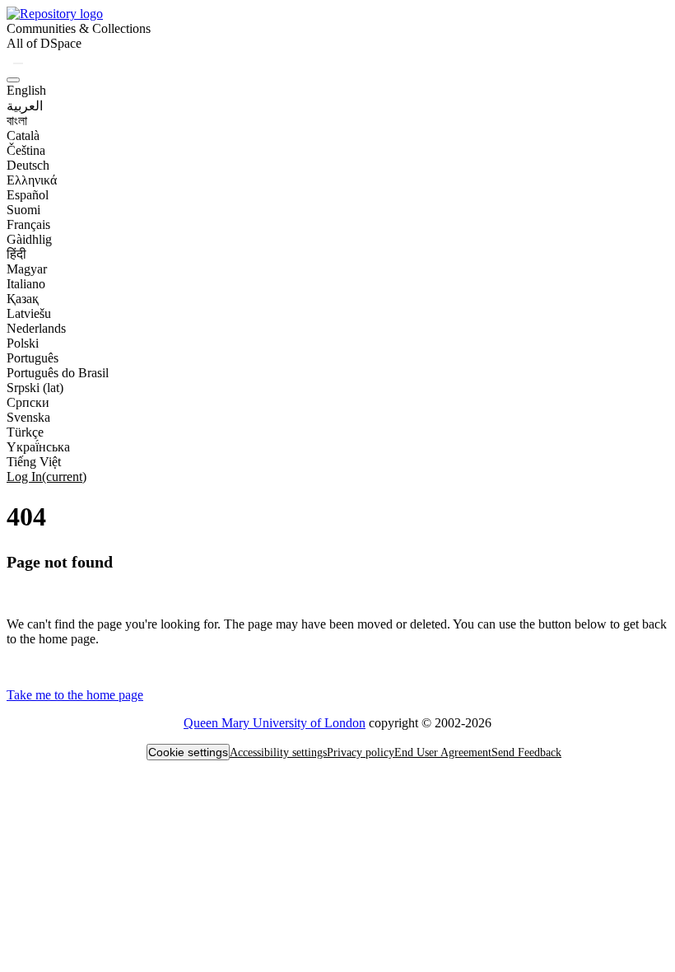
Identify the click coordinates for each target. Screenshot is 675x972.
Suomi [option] (23, 210)
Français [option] (28, 224)
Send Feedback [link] (526, 752)
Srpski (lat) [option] (35, 388)
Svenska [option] (28, 417)
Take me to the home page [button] (75, 695)
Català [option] (23, 136)
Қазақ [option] (23, 299)
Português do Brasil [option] (58, 373)
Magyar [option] (27, 269)
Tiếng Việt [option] (34, 462)
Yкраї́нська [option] (38, 447)
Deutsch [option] (28, 165)
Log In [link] (46, 477)
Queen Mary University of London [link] (274, 723)
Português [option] (32, 358)
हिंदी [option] (16, 254)
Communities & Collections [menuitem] (79, 28)
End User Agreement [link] (442, 752)
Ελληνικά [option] (32, 180)
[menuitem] (44, 43)
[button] (55, 14)
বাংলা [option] (17, 121)
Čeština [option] (26, 150)
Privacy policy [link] (360, 752)
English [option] (26, 90)
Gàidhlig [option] (29, 239)
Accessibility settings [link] (278, 752)
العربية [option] (25, 106)
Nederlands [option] (36, 328)
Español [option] (28, 195)
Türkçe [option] (25, 432)
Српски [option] (28, 402)
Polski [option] (23, 343)
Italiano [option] (26, 284)
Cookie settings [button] (188, 752)
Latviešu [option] (29, 313)
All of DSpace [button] (44, 43)
